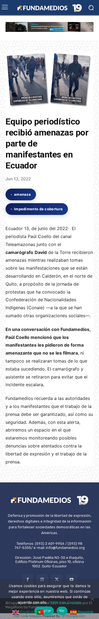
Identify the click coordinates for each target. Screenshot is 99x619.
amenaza (22, 194)
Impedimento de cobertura (38, 209)
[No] (92, 599)
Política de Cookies (65, 602)
